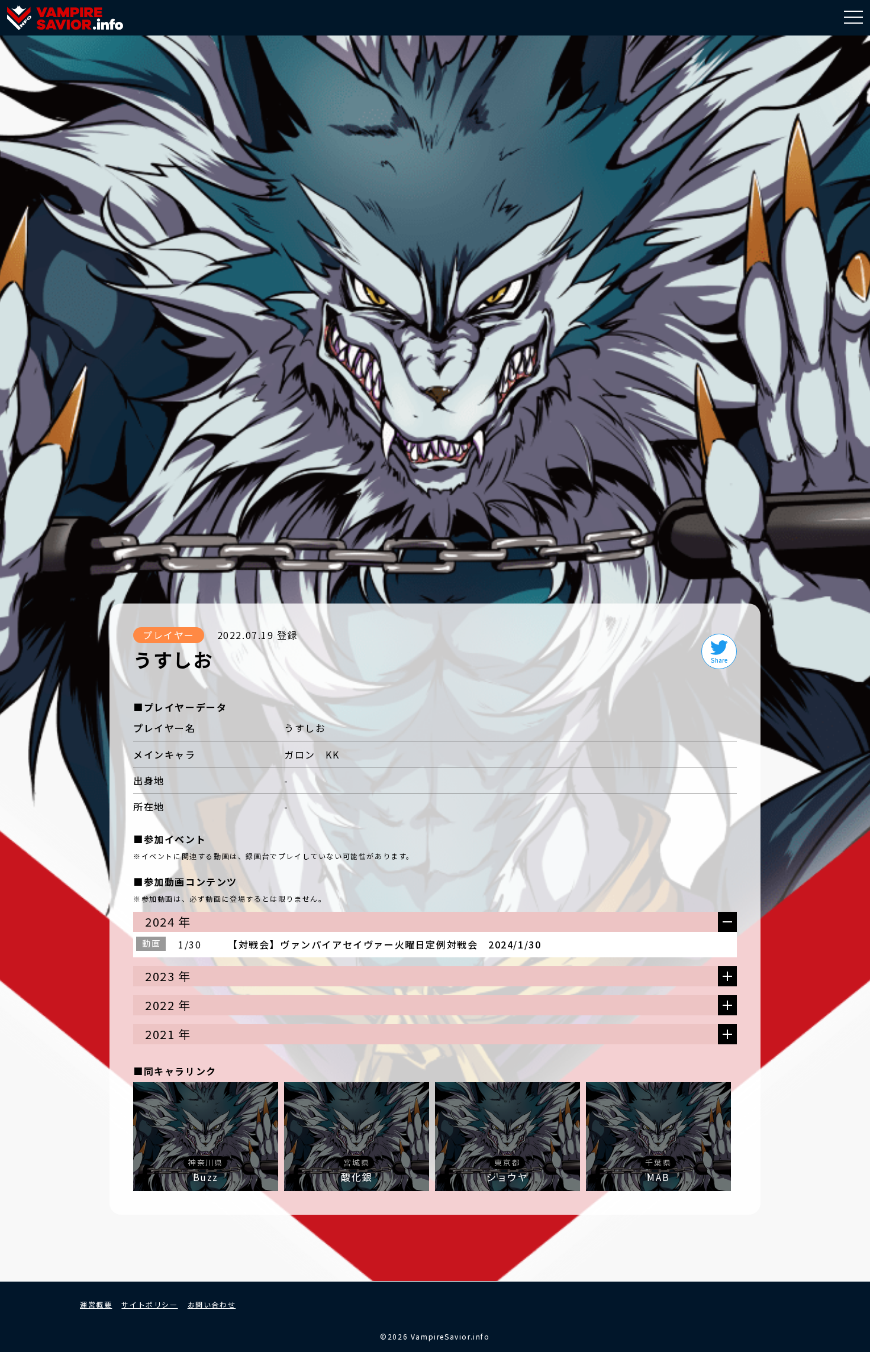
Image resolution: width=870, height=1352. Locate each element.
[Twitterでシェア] (719, 651)
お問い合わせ (212, 1304)
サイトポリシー (149, 1304)
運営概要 (96, 1304)
